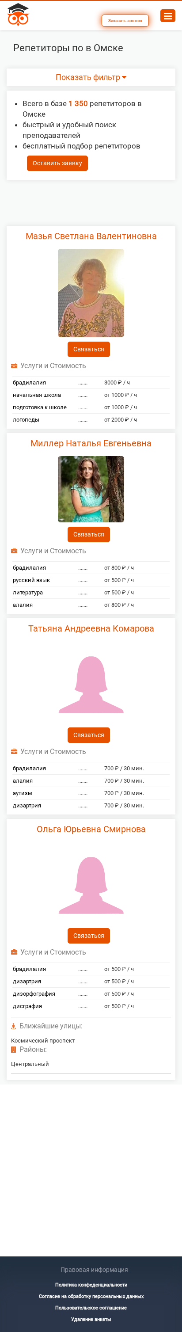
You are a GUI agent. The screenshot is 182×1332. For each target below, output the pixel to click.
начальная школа (37, 395)
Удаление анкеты (91, 1319)
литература (28, 592)
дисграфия (27, 1006)
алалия (23, 604)
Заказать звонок (125, 20)
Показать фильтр (89, 77)
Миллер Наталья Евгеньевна (91, 443)
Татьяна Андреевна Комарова (91, 628)
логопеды (26, 419)
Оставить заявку (57, 163)
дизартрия (27, 805)
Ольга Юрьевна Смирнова (91, 829)
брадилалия (29, 382)
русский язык (31, 580)
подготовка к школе (40, 407)
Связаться (88, 349)
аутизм (22, 793)
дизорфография (34, 993)
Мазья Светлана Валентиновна (91, 236)
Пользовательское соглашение (91, 1308)
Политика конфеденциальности (91, 1285)
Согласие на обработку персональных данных (91, 1296)
